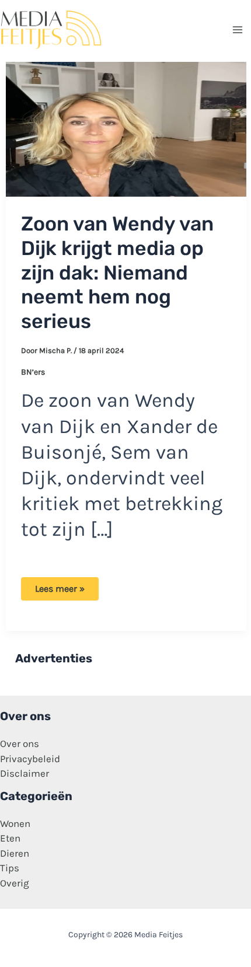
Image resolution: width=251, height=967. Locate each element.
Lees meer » (59, 591)
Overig (14, 883)
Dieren (14, 853)
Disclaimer (24, 773)
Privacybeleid (30, 758)
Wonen (15, 823)
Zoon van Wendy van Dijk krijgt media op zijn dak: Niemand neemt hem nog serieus (117, 272)
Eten (10, 838)
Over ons (19, 743)
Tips (9, 868)
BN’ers (33, 372)
